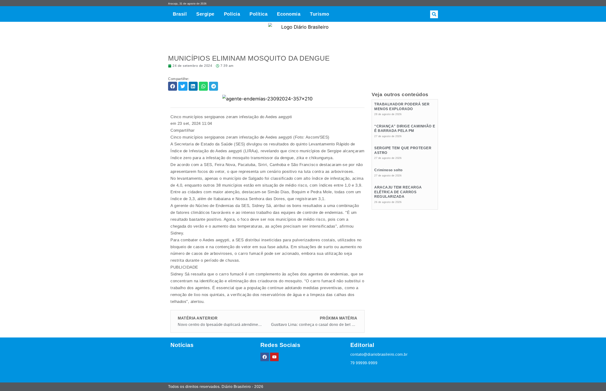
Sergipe (205, 14)
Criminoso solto (388, 170)
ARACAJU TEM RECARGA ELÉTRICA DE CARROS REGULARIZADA (398, 191)
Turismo (319, 14)
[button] (434, 14)
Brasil (180, 14)
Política (258, 14)
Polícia (232, 14)
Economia (288, 14)
